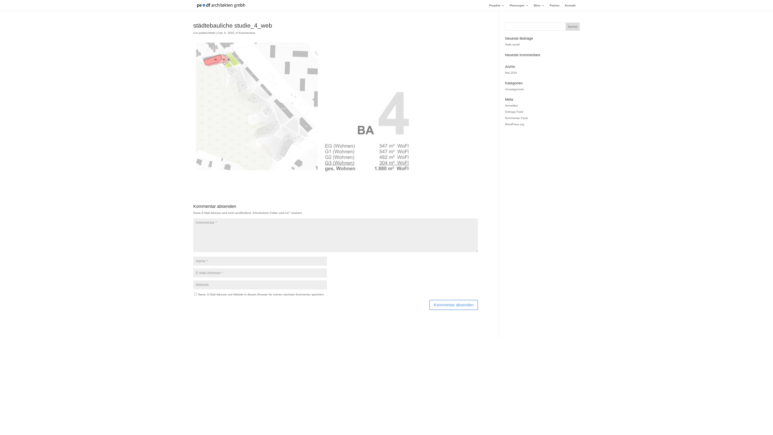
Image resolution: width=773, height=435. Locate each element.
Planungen (517, 5)
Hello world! (512, 44)
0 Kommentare (245, 32)
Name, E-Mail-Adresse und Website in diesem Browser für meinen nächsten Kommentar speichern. (261, 294)
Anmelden (511, 105)
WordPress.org (514, 124)
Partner (555, 5)
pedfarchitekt (207, 32)
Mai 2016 (511, 72)
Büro (537, 5)
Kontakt (570, 5)
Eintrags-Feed (514, 111)
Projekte (494, 5)
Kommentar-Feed (516, 118)
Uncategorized (514, 89)
